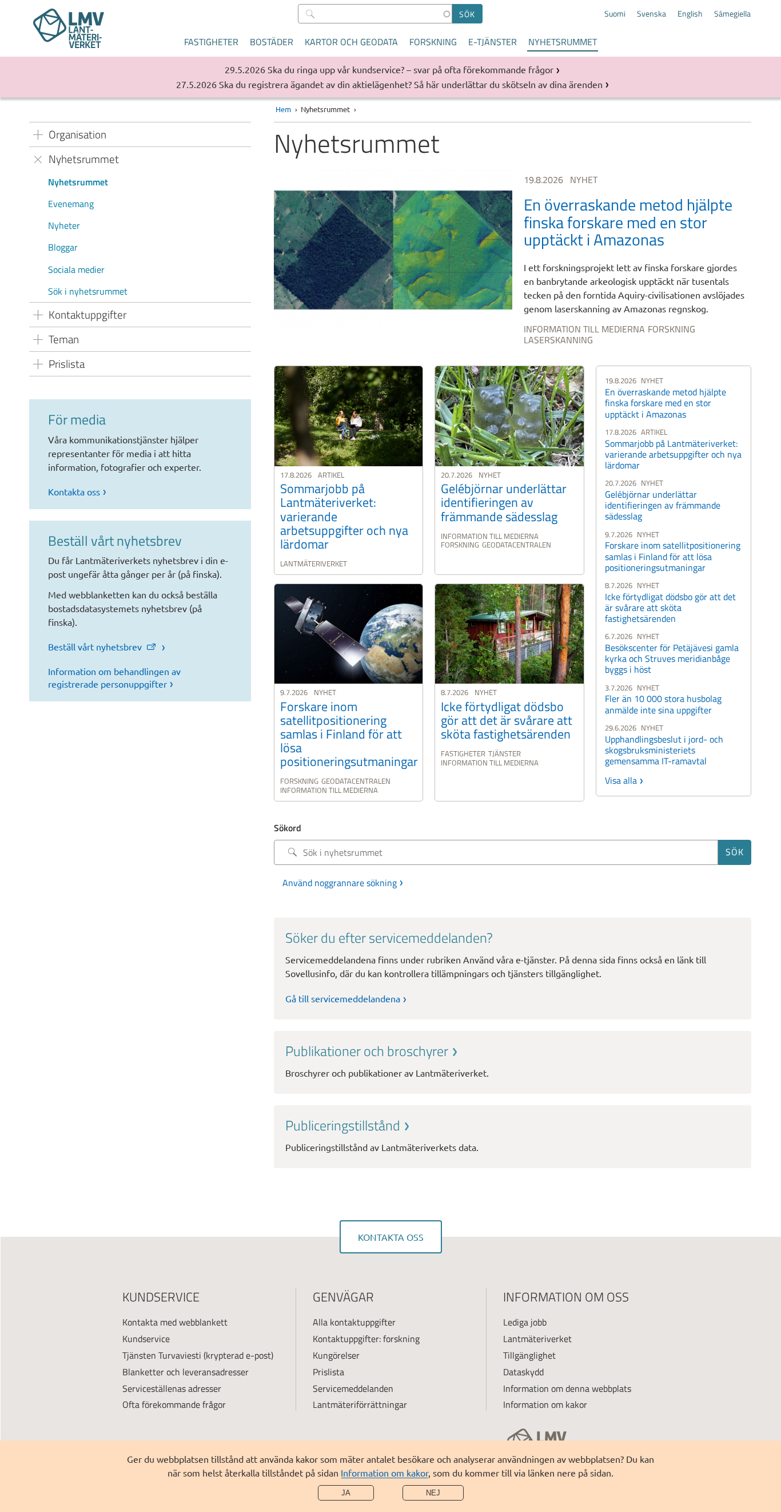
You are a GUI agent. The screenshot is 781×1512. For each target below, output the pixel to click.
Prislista (328, 1372)
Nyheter (64, 225)
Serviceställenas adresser (171, 1388)
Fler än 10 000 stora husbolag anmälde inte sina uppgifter (663, 704)
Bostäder (271, 42)
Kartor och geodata (351, 42)
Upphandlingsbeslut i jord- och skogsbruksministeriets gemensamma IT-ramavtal (664, 750)
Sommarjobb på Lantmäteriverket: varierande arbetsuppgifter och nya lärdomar (673, 454)
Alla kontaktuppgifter (354, 1322)
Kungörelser (336, 1355)
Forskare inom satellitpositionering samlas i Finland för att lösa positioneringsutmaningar (672, 556)
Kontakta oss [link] (74, 491)
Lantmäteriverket (537, 1339)
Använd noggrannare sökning (339, 883)
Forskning (433, 42)
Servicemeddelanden (353, 1388)
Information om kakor (384, 1472)
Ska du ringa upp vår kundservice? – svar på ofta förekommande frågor (410, 69)
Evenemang (71, 204)
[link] (512, 259)
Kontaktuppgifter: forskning (366, 1339)
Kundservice (146, 1339)
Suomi (614, 13)
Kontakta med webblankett (175, 1322)
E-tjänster (492, 42)
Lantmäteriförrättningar (360, 1404)
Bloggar (63, 247)
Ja (345, 1493)
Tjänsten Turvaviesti (161, 1355)
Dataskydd (523, 1372)
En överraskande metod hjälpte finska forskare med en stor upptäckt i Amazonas (665, 402)
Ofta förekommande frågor (174, 1404)
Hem (283, 109)
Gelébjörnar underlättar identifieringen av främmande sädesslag (662, 505)
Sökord (287, 828)
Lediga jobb (525, 1322)
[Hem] (69, 28)
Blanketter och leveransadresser (185, 1372)
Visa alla (621, 780)
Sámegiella (732, 13)
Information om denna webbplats (567, 1388)
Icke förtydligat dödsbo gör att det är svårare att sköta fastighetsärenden (670, 607)
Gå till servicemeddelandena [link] (342, 998)
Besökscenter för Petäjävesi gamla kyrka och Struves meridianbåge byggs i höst (672, 658)
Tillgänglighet (529, 1355)
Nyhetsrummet (562, 42)
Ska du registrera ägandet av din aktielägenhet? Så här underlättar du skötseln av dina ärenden (411, 84)
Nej (433, 1493)
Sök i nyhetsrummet (87, 291)
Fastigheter (211, 42)
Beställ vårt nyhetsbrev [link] (96, 646)
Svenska (651, 13)
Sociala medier (76, 269)
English (690, 13)
